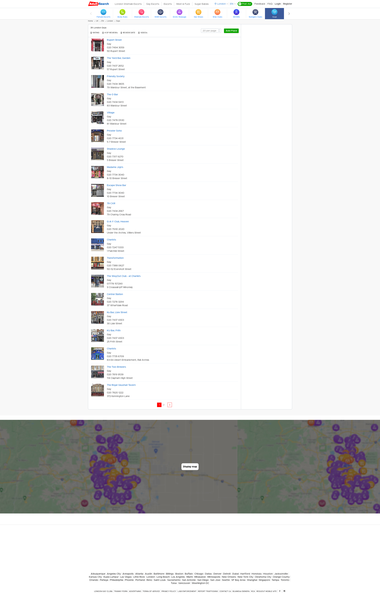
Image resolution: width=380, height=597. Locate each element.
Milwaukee (200, 577)
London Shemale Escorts (128, 4)
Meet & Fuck (183, 4)
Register (287, 4)
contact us (225, 591)
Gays (118, 21)
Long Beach (163, 577)
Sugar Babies (202, 4)
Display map (190, 466)
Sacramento (173, 580)
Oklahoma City (263, 577)
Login (278, 4)
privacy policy (169, 591)
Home (90, 21)
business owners (241, 591)
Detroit (227, 574)
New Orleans (229, 577)
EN (231, 4)
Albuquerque (98, 574)
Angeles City (114, 574)
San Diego (203, 580)
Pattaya (104, 580)
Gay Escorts (152, 4)
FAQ (270, 4)
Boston (179, 574)
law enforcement (187, 591)
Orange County (281, 577)
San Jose (215, 580)
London (110, 21)
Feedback (259, 4)
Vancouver (184, 583)
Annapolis (128, 574)
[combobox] (211, 31)
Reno (149, 580)
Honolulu (257, 574)
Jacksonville (281, 574)
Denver (217, 574)
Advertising (135, 591)
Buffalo (189, 574)
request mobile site (266, 591)
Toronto (285, 580)
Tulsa (174, 583)
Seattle (226, 580)
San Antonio (189, 580)
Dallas (208, 574)
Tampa (275, 580)
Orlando (93, 580)
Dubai (235, 574)
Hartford (245, 574)
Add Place (231, 31)
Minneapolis (213, 577)
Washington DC (200, 583)
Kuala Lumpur (111, 577)
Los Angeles (178, 577)
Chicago (198, 574)
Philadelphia (116, 580)
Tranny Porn (120, 591)
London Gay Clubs (103, 591)
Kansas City (95, 577)
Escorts (168, 4)
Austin (148, 574)
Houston (268, 574)
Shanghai (252, 580)
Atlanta (139, 574)
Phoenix (129, 580)
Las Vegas (126, 577)
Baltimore (159, 574)
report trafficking (208, 591)
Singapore (264, 580)
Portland (140, 580)
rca (253, 591)
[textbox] (211, 31)
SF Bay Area (238, 580)
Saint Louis (160, 580)
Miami (189, 577)
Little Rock (139, 577)
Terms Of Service (151, 591)
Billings (170, 574)
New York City (245, 577)
